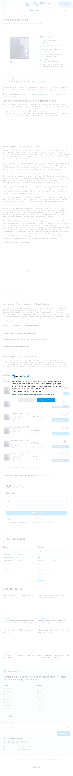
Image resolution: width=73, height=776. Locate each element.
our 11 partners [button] (31, 381)
